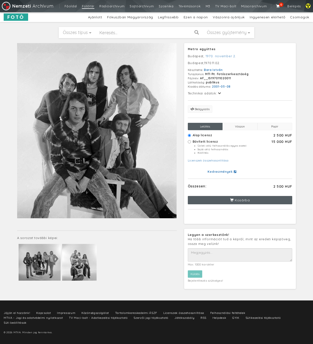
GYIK (235, 318)
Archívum (32, 6)
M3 (208, 6)
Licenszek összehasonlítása (208, 160)
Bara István (213, 70)
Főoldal (71, 6)
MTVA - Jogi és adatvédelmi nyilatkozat (33, 318)
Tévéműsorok (190, 6)
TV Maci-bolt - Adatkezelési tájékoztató (98, 318)
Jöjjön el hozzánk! (17, 313)
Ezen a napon (196, 17)
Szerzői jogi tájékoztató (151, 318)
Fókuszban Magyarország (130, 17)
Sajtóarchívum (142, 6)
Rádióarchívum (112, 6)
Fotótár (88, 6)
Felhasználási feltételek (228, 313)
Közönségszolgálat (95, 313)
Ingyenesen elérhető (267, 17)
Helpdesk (219, 318)
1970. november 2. (221, 56)
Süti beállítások (15, 322)
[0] (278, 6)
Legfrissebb (168, 17)
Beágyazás (202, 109)
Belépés (294, 6)
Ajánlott (95, 17)
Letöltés (205, 126)
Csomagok (299, 17)
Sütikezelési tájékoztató (263, 318)
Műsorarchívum (254, 6)
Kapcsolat (43, 313)
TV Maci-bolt (225, 6)
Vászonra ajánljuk (229, 17)
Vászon (240, 126)
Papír (274, 126)
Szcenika (166, 6)
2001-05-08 (221, 86)
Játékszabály (184, 318)
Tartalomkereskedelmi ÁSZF (136, 313)
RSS (203, 318)
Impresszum (66, 313)
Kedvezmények (221, 171)
